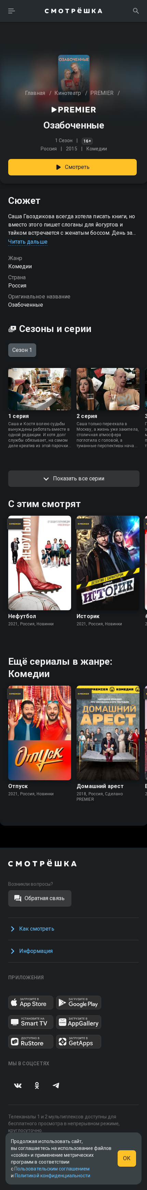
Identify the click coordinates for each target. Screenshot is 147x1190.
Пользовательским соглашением (52, 1168)
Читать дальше (28, 241)
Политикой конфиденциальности (52, 1175)
